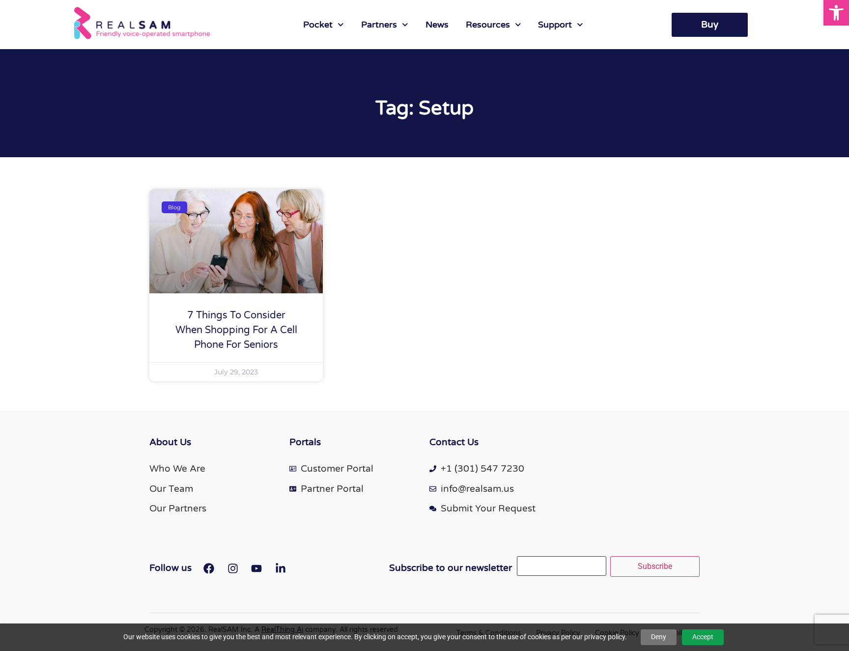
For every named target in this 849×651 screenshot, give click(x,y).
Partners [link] (379, 24)
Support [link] (555, 24)
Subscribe (655, 566)
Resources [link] (488, 24)
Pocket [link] (318, 24)
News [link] (437, 24)
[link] (836, 13)
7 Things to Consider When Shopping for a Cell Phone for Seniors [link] (236, 330)
